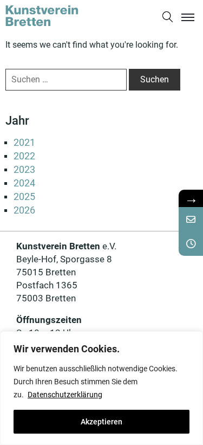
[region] (101, 388)
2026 (24, 210)
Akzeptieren (101, 421)
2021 (24, 142)
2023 (24, 169)
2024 (24, 183)
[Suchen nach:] (66, 80)
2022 (24, 156)
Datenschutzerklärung (65, 394)
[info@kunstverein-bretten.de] (191, 219)
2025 (24, 196)
